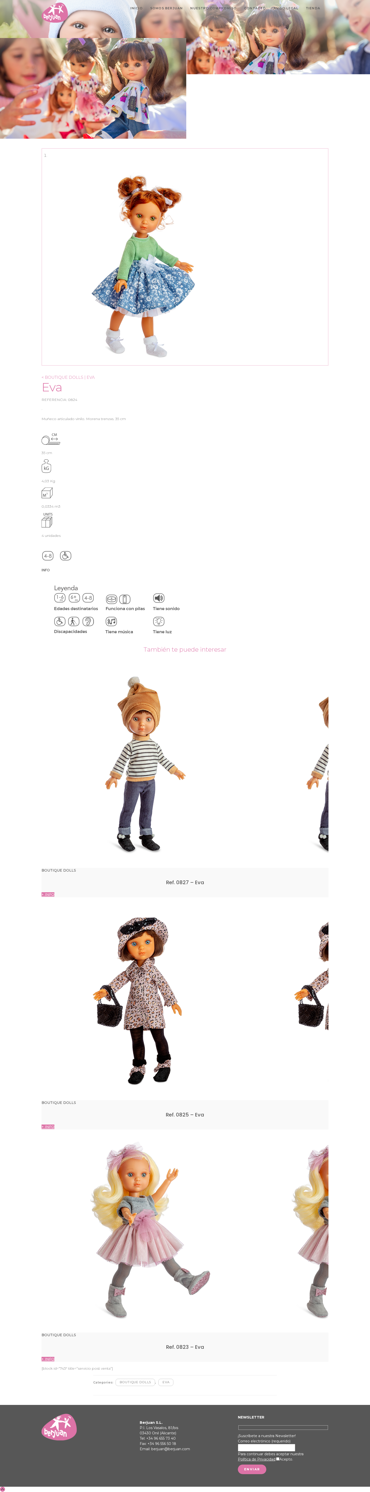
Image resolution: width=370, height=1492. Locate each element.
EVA (165, 1382)
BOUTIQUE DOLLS (135, 1382)
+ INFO (48, 894)
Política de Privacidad (256, 1459)
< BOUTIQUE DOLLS (62, 377)
